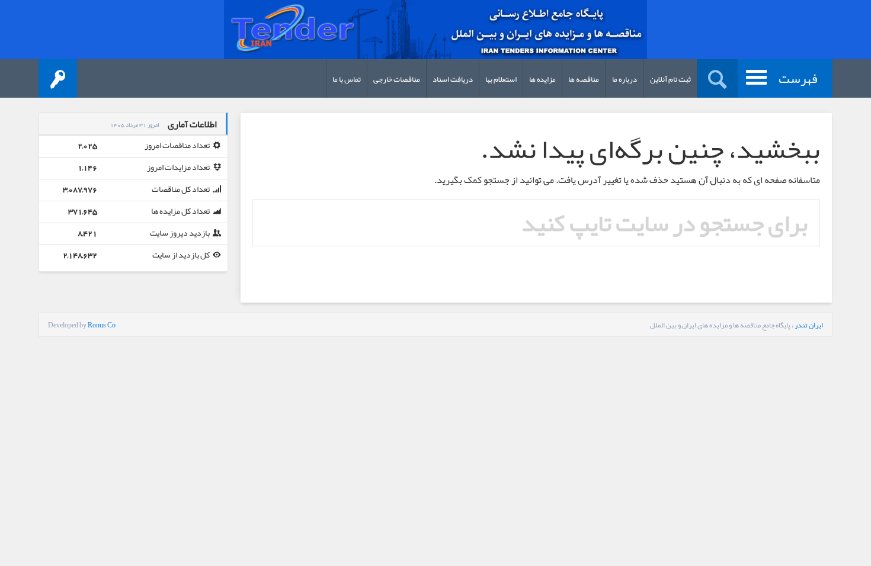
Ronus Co (102, 325)
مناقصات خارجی (396, 79)
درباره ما (624, 79)
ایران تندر (809, 325)
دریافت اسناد (453, 79)
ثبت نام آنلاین (670, 79)
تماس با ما (346, 79)
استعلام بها (501, 79)
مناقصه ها (583, 79)
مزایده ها (542, 79)
